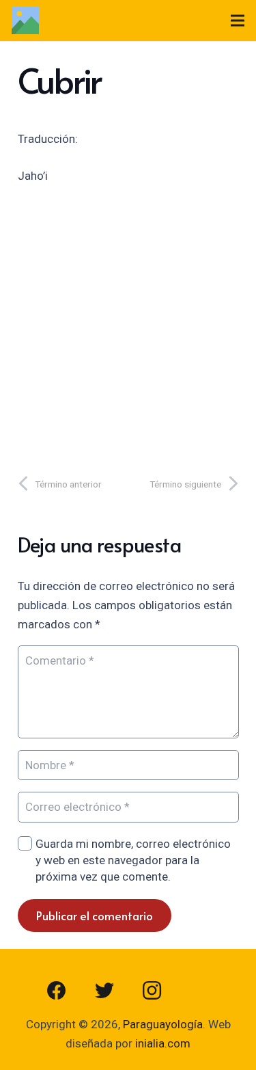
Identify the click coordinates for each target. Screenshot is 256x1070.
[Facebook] (57, 991)
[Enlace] (25, 20)
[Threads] (200, 991)
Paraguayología (163, 1024)
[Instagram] (152, 991)
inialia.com (162, 1043)
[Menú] (237, 20)
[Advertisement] (128, 325)
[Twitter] (104, 991)
